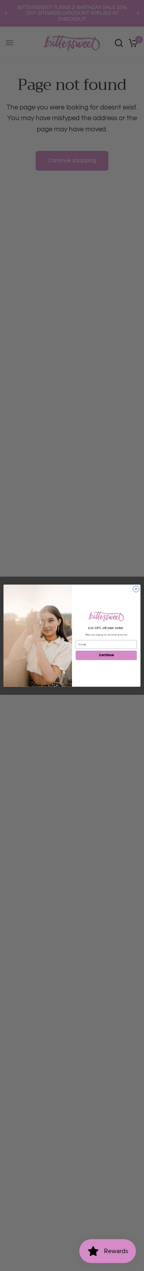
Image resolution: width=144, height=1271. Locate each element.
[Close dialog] (136, 589)
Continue (106, 655)
